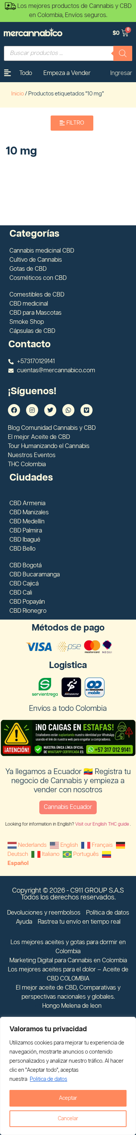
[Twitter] (50, 410)
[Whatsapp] (68, 410)
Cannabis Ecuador (68, 807)
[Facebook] (14, 410)
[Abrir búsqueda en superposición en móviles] (68, 53)
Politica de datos (48, 1079)
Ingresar (121, 73)
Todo (25, 73)
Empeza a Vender (67, 73)
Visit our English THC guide (102, 824)
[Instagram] (32, 410)
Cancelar (68, 1118)
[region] (68, 1076)
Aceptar (68, 1098)
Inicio (17, 94)
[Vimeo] (86, 410)
